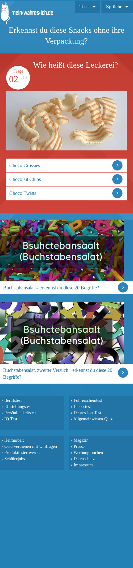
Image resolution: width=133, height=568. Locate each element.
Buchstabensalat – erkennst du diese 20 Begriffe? (51, 287)
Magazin (81, 440)
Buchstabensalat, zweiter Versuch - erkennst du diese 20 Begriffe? (57, 374)
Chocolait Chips (25, 179)
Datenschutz (84, 458)
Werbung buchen (88, 452)
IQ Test (10, 418)
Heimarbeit (14, 440)
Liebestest (82, 406)
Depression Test (87, 412)
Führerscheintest (88, 400)
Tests (84, 6)
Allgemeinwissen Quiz (93, 418)
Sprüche (114, 6)
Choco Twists (22, 193)
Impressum (83, 464)
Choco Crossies (24, 165)
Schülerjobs (14, 458)
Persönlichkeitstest (20, 412)
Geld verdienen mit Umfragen (30, 446)
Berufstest (13, 400)
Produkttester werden (22, 452)
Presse (79, 446)
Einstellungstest (18, 406)
